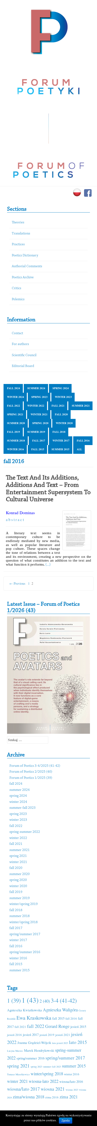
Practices (18, 244)
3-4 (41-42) (64, 1000)
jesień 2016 (14, 1035)
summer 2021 (81, 406)
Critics (16, 288)
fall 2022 (13, 406)
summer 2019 (36, 432)
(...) (48, 565)
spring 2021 (15, 414)
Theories (18, 222)
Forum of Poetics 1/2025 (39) (30, 778)
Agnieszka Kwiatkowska (24, 1010)
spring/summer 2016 (24, 952)
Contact (17, 333)
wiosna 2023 (72, 1089)
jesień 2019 (47, 1035)
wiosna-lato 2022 (43, 1081)
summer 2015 (60, 449)
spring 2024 (61, 388)
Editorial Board (23, 366)
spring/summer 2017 (24, 934)
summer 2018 (16, 440)
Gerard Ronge (57, 1026)
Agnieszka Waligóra (60, 1010)
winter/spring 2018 (23, 922)
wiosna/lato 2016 (71, 1081)
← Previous (17, 583)
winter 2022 (35, 406)
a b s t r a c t (15, 519)
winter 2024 (15, 397)
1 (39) (14, 1000)
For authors (20, 344)
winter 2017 (61, 440)
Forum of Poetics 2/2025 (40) (30, 772)
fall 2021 (58, 406)
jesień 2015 (78, 1026)
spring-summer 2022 (24, 832)
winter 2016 (15, 449)
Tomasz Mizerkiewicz (18, 1074)
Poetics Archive (23, 277)
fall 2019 (13, 432)
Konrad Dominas (20, 512)
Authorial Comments (27, 266)
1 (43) (30, 1000)
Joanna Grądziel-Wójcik (34, 1042)
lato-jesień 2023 (60, 1043)
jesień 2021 (62, 1035)
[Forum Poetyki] (48, 31)
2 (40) (45, 1001)
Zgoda (65, 1120)
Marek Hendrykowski (39, 1050)
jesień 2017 (31, 1034)
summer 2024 (36, 388)
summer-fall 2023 (22, 808)
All (79, 449)
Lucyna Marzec (15, 1050)
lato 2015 (78, 1042)
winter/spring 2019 (23, 904)
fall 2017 (38, 440)
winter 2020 (64, 423)
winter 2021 (39, 414)
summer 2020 (16, 423)
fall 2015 (37, 449)
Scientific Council (24, 355)
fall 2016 (83, 440)
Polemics (18, 299)
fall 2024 (13, 388)
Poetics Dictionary (25, 255)
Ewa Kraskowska (33, 1017)
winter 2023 (63, 397)
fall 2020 (61, 414)
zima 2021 (69, 1097)
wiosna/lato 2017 (23, 1089)
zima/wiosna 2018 (28, 1097)
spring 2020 (40, 423)
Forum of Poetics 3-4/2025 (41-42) (34, 766)
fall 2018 (59, 432)
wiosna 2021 (53, 1089)
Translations (21, 233)
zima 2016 (52, 1097)
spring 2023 (39, 397)
